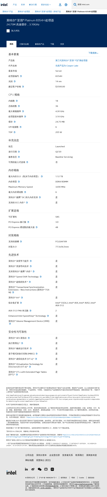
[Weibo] (33, 469)
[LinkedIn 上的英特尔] (26, 469)
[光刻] (14, 81)
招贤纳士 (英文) (43, 460)
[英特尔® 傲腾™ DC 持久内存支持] (39, 197)
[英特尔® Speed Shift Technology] (40, 277)
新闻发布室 (91, 455)
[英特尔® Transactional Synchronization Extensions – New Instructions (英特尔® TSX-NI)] (13, 292)
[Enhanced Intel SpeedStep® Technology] (47, 316)
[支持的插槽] (20, 241)
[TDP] (14, 132)
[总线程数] (18, 106)
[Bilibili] (46, 469)
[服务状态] (18, 157)
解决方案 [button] (33, 4)
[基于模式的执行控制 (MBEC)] (36, 354)
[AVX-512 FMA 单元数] (30, 311)
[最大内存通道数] (25, 192)
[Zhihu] (52, 469)
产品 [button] (15, 4)
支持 (62, 44)
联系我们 (79, 455)
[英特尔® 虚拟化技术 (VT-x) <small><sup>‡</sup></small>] (36, 359)
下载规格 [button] (92, 53)
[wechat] (39, 469)
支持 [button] (23, 4)
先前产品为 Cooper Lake (66, 65)
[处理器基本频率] (25, 116)
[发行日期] (18, 152)
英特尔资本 (41, 455)
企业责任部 (54, 455)
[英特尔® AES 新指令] (28, 338)
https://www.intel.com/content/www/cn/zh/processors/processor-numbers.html (53, 417)
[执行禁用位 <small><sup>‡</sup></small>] (22, 343)
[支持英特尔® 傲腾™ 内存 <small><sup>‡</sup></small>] (33, 271)
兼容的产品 (39, 44)
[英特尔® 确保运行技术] (30, 348)
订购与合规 (24, 44)
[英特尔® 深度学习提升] (30, 261)
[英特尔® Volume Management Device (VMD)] (9, 324)
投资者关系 (67, 455)
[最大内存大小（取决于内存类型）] (41, 176)
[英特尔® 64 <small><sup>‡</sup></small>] (21, 297)
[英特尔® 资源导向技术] (30, 266)
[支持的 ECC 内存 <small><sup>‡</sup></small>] (26, 202)
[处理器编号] (20, 76)
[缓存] (14, 122)
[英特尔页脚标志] (12, 472)
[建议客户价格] (23, 86)
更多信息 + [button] (46, 4)
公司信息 (29, 455)
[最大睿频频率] (23, 111)
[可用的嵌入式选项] (27, 162)
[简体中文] (66, 4)
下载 (52, 44)
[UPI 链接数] (20, 127)
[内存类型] (18, 182)
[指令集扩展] (20, 303)
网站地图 (29, 460)
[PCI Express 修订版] (28, 222)
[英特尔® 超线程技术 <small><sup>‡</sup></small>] (29, 282)
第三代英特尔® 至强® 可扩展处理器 (71, 60)
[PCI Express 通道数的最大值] (36, 227)
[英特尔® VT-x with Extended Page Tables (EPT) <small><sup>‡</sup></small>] (16, 374)
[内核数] (16, 101)
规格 (11, 44)
